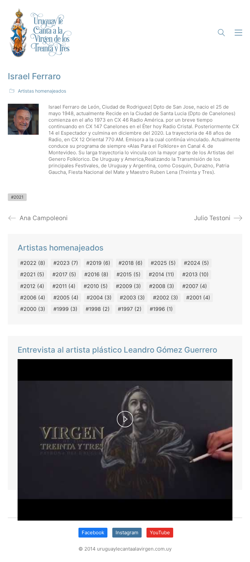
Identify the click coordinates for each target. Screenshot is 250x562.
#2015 (129, 274)
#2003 (132, 297)
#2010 (96, 286)
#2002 (165, 297)
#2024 (196, 263)
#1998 (98, 309)
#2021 (17, 197)
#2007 (194, 286)
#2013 (195, 274)
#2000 (32, 309)
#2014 (161, 274)
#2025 (163, 263)
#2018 (130, 263)
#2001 (198, 297)
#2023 (65, 263)
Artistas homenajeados (42, 91)
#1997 (130, 309)
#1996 (161, 309)
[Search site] (221, 33)
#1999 (65, 309)
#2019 (98, 263)
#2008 (161, 286)
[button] (236, 32)
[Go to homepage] (40, 33)
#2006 (32, 297)
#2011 (64, 286)
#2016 (96, 274)
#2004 (99, 297)
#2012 (32, 286)
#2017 (64, 274)
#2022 (32, 263)
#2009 (128, 286)
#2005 (65, 297)
